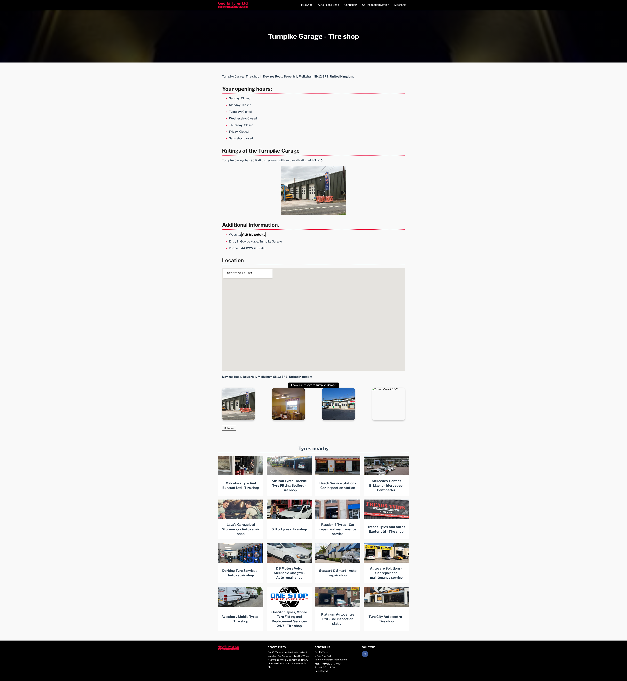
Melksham (229, 428)
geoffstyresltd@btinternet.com (331, 659)
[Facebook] (365, 654)
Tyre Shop (307, 4)
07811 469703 (323, 655)
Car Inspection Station (375, 4)
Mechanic (400, 4)
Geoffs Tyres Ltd (323, 652)
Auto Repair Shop (328, 4)
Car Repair (350, 4)
